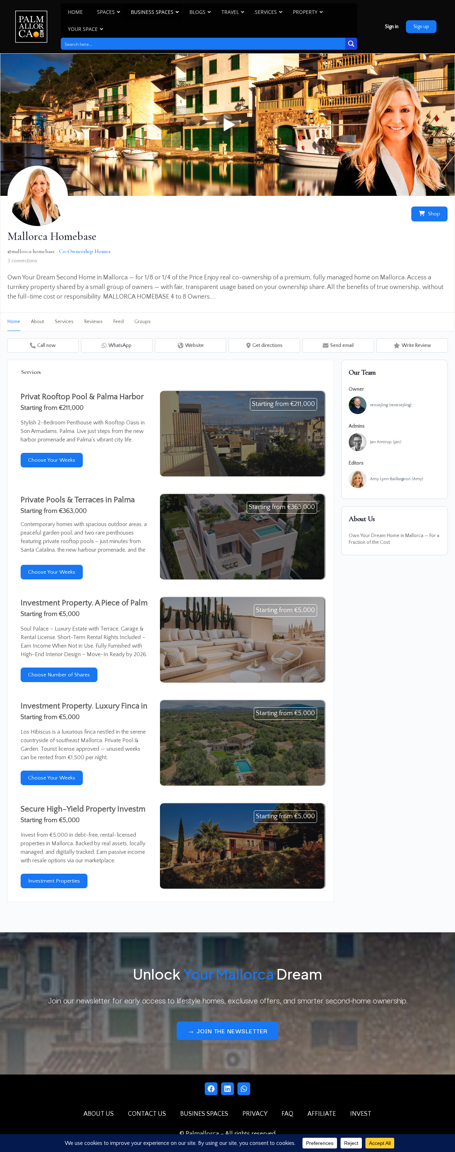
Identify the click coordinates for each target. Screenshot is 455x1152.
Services (64, 322)
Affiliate (321, 1114)
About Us (99, 1114)
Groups (142, 322)
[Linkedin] (227, 1088)
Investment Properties (54, 881)
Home (13, 322)
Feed (118, 322)
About (37, 322)
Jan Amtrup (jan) (385, 442)
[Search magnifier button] (351, 44)
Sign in (391, 27)
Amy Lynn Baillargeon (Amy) (396, 479)
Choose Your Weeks (51, 460)
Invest (360, 1114)
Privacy (254, 1114)
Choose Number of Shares (59, 675)
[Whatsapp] (243, 1088)
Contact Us (147, 1114)
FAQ (287, 1114)
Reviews (93, 322)
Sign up (421, 27)
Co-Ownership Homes (85, 251)
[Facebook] (211, 1088)
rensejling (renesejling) (391, 405)
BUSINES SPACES (204, 1114)
